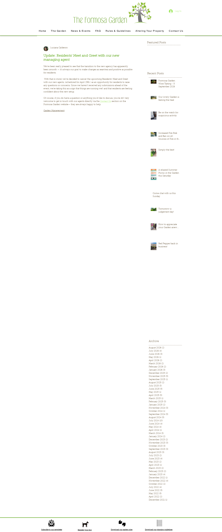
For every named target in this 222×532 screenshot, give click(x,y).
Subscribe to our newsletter (51, 530)
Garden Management (53, 111)
